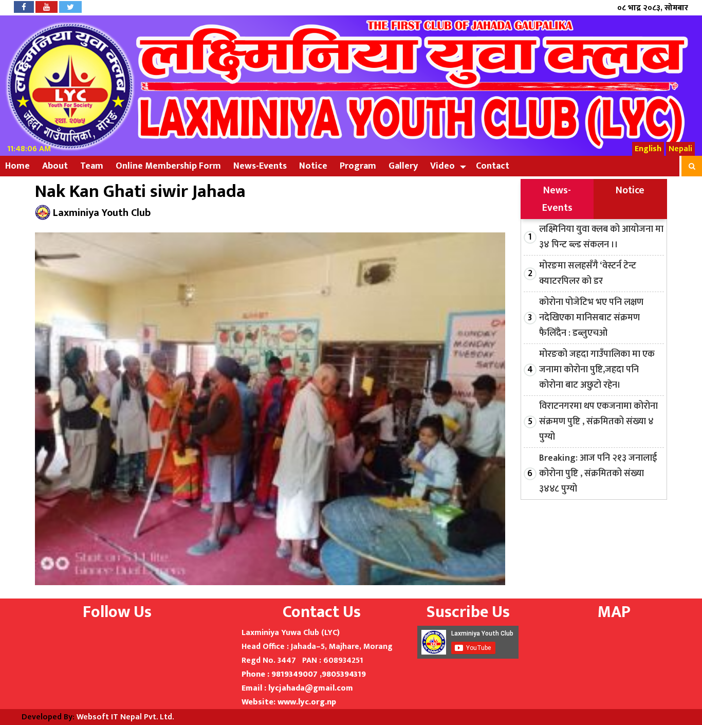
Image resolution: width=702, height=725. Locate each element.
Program (358, 166)
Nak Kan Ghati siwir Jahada (140, 192)
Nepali (680, 149)
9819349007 (294, 674)
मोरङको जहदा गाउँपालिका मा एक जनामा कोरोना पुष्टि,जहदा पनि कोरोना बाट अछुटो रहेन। (597, 370)
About (55, 166)
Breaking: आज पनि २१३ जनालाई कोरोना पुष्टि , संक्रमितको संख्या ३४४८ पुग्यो (598, 473)
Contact (492, 166)
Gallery (403, 166)
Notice (313, 166)
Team (91, 166)
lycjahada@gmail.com (310, 688)
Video (442, 166)
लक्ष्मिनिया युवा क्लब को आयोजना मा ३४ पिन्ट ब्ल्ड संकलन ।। (601, 237)
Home (17, 166)
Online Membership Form (168, 166)
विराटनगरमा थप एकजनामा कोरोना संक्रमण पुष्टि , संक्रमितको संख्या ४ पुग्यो (598, 421)
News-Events (260, 166)
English (648, 149)
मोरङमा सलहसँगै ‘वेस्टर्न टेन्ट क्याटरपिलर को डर (587, 273)
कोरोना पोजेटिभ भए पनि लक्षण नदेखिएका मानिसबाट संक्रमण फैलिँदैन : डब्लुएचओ (591, 318)
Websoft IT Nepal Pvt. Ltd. (125, 717)
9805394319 (344, 674)
